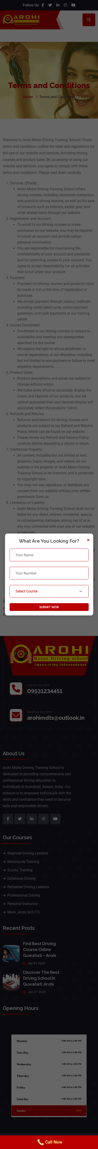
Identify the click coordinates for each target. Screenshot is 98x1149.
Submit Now (49, 607)
